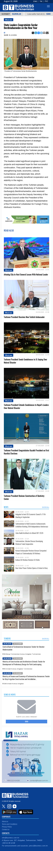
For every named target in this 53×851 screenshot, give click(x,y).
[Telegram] (41, 33)
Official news (8, 20)
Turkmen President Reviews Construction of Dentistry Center (24, 497)
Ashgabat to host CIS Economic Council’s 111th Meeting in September (30, 515)
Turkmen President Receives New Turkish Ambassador (24, 317)
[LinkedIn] (36, 33)
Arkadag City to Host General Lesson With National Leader (26, 274)
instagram (9, 806)
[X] (33, 33)
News (6, 507)
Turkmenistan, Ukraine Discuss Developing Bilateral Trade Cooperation (29, 542)
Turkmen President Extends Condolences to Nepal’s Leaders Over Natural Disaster (26, 406)
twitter (3, 806)
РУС (46, 1)
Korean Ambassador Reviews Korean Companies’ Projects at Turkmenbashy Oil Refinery (31, 552)
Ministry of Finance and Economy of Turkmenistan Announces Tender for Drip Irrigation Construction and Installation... (26, 677)
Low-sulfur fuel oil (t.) (22, 14)
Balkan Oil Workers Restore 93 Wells (27, 560)
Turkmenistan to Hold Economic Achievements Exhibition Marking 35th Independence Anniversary (31, 525)
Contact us (5, 829)
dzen (14, 806)
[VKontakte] (38, 33)
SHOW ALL (45, 507)
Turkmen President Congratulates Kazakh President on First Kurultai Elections (26, 452)
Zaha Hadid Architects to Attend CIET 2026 (29, 533)
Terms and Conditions (9, 824)
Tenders (7, 638)
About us (5, 821)
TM (41, 1)
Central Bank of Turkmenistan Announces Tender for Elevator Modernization (24, 648)
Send (26, 721)
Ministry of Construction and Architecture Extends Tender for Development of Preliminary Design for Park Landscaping (24, 663)
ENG (35, 1)
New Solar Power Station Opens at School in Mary (31, 568)
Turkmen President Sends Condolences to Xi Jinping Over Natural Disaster (25, 361)
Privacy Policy (7, 827)
